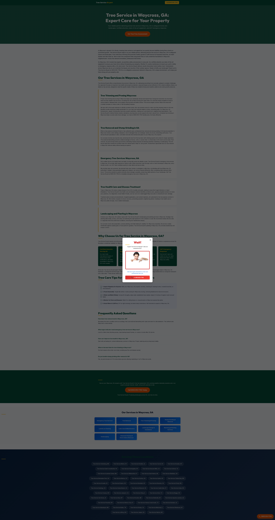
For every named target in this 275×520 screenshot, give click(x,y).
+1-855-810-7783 (137, 277)
